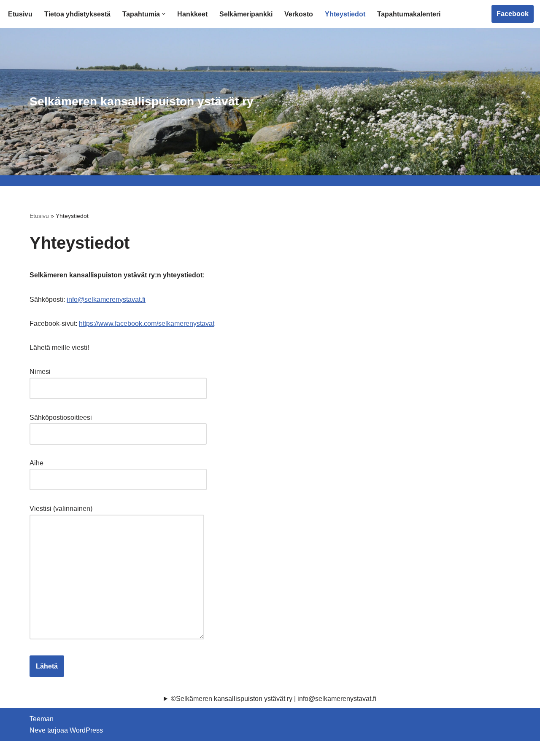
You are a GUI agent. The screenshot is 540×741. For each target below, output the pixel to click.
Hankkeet (192, 14)
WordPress (86, 730)
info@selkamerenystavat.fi (106, 299)
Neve (38, 730)
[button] (163, 14)
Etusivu (20, 14)
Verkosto (298, 14)
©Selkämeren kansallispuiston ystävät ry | (273, 698)
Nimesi (40, 371)
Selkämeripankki (246, 14)
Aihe (36, 463)
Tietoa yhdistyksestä (77, 14)
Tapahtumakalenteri (408, 14)
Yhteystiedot (345, 14)
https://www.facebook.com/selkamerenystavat (146, 323)
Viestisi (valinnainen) (61, 508)
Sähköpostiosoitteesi (61, 417)
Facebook (513, 13)
